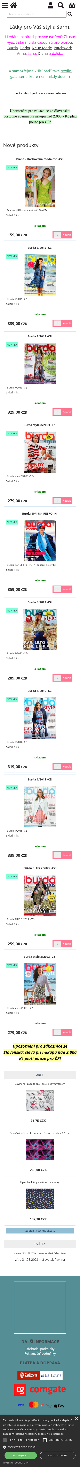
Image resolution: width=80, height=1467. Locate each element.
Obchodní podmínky (40, 1349)
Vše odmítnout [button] (57, 1455)
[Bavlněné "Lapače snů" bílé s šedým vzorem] (40, 1100)
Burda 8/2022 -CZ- (40, 602)
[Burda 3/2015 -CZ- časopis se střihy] (40, 275)
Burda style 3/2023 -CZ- (40, 957)
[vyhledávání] (63, 6)
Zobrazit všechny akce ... (40, 1230)
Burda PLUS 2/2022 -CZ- (40, 868)
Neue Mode (42, 47)
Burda (12, 47)
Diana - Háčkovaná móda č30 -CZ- (40, 159)
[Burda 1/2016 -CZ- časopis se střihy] (40, 718)
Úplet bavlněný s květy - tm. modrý (39, 1182)
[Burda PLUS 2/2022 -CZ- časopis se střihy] (40, 895)
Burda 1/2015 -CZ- (40, 779)
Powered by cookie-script (16, 1462)
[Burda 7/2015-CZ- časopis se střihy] (40, 363)
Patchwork (63, 47)
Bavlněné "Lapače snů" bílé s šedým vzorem (40, 1084)
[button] (40, 1447)
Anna (21, 53)
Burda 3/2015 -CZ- (40, 248)
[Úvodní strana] (16, 6)
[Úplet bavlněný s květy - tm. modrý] (40, 1199)
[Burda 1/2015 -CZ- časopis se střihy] (40, 806)
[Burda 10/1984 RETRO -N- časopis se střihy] (40, 540)
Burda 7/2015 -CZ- (40, 336)
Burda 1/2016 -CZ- (40, 691)
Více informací (55, 1433)
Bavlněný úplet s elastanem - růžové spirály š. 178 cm (39, 1133)
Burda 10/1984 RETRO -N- (40, 513)
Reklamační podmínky (40, 1353)
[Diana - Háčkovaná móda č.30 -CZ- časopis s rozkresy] (40, 186)
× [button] (76, 1418)
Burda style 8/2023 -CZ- (40, 425)
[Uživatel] (53, 6)
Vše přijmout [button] (21, 1455)
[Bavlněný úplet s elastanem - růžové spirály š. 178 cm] (40, 1149)
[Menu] (5, 5)
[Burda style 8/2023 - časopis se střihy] (40, 452)
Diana (43, 53)
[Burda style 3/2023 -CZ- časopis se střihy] (40, 984)
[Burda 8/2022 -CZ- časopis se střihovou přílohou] (39, 629)
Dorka (25, 47)
